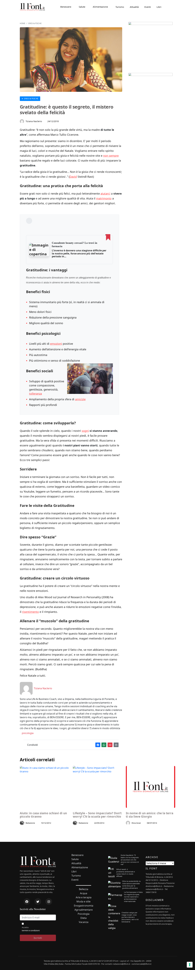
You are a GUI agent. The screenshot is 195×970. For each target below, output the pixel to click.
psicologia (27, 733)
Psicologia (83, 914)
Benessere (65, 6)
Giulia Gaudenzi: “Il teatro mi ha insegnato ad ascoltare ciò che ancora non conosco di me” (130, 859)
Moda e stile (83, 901)
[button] (39, 249)
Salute (82, 6)
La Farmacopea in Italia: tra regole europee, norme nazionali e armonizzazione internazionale (133, 896)
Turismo (119, 6)
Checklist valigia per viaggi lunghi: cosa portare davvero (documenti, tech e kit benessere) (130, 917)
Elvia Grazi (136, 823)
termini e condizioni (31, 930)
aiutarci (105, 193)
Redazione (30, 823)
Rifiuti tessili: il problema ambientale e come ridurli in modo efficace (125, 872)
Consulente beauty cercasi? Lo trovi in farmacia (74, 244)
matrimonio (104, 198)
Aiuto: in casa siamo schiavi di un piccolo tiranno (43, 815)
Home (22, 23)
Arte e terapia (83, 897)
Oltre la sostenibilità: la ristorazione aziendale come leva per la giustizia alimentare (131, 884)
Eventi (147, 6)
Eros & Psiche (35, 23)
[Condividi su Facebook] (97, 745)
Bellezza (83, 889)
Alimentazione (100, 6)
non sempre (111, 155)
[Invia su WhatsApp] (103, 745)
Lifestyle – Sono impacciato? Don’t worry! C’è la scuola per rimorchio (97, 815)
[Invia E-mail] (110, 745)
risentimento (30, 612)
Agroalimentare (83, 910)
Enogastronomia (83, 906)
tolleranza (35, 393)
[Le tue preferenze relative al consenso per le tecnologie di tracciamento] (190, 965)
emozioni (56, 343)
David (73, 176)
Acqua (83, 893)
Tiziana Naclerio (34, 121)
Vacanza (83, 922)
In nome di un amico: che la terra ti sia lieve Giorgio (149, 815)
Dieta (83, 918)
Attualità (134, 6)
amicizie (80, 399)
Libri (159, 6)
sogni (85, 431)
